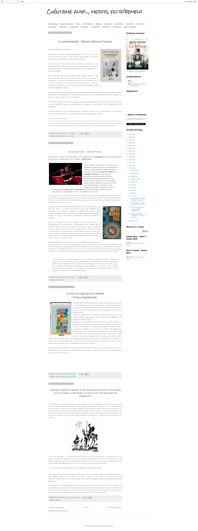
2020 (130, 151)
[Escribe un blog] (82, 133)
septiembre (134, 179)
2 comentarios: (71, 277)
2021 (130, 148)
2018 (130, 157)
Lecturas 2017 (85, 27)
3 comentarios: (72, 374)
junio (132, 187)
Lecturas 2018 (74, 27)
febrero (133, 220)
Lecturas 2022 (130, 24)
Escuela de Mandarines (66, 24)
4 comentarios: (72, 133)
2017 (130, 159)
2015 (130, 165)
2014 (130, 168)
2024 (130, 140)
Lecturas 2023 (119, 24)
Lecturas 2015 (106, 27)
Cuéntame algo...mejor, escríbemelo (138, 84)
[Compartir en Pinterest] (88, 133)
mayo (132, 190)
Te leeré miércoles (88, 24)
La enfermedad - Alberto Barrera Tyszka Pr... (138, 199)
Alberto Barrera (60, 136)
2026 (130, 134)
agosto (132, 182)
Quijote (58, 500)
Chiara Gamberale (61, 376)
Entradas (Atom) (63, 511)
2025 (130, 137)
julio (131, 184)
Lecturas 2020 (52, 27)
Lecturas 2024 (108, 24)
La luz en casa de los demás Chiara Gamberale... (137, 209)
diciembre (133, 170)
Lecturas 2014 (117, 27)
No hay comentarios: (73, 497)
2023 (130, 143)
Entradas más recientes (56, 507)
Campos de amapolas (129, 27)
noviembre (134, 173)
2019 (130, 154)
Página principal (52, 24)
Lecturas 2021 (140, 24)
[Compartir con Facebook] (86, 133)
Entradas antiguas (115, 507)
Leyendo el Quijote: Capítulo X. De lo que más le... (137, 215)
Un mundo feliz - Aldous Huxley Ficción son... (137, 203)
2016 (130, 162)
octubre (133, 176)
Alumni (78, 24)
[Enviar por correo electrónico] (80, 133)
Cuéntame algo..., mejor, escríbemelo (94, 11)
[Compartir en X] (84, 133)
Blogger (110, 526)
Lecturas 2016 (95, 27)
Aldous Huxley (60, 280)
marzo (132, 196)
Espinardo (98, 24)
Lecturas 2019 (63, 27)
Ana (131, 81)
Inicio (87, 507)
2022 (130, 145)
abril (132, 193)
